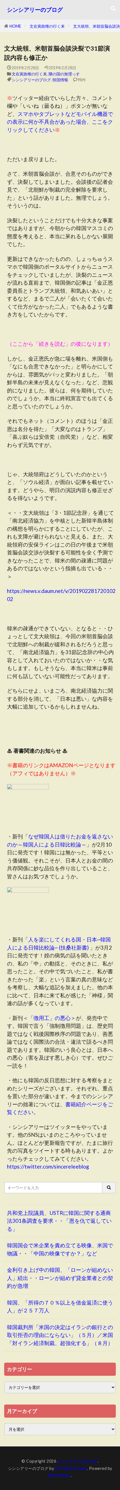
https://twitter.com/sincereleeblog (48, 1166)
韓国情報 (60, 79)
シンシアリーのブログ (35, 9)
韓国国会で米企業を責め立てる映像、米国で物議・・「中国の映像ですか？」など (60, 1249)
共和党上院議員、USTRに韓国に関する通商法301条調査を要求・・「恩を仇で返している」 (59, 1221)
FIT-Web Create (71, 1468)
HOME (15, 26)
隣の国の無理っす (64, 73)
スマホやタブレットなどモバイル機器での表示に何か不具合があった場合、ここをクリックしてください (60, 122)
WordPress (59, 1475)
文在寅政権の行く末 (47, 26)
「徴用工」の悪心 (49, 1018)
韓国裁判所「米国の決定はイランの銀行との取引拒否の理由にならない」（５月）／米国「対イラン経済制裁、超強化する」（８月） (60, 1335)
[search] (109, 1187)
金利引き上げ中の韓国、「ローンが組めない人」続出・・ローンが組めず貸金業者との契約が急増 (60, 1278)
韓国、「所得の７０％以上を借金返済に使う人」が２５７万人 (60, 1306)
